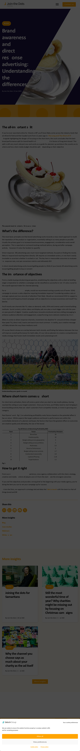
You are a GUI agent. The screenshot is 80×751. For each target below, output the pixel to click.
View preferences (40, 742)
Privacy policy (44, 747)
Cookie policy (34, 747)
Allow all (40, 736)
